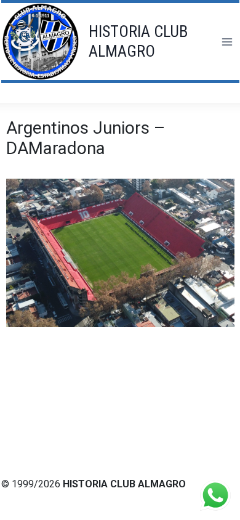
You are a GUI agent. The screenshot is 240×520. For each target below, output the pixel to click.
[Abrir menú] (226, 41)
